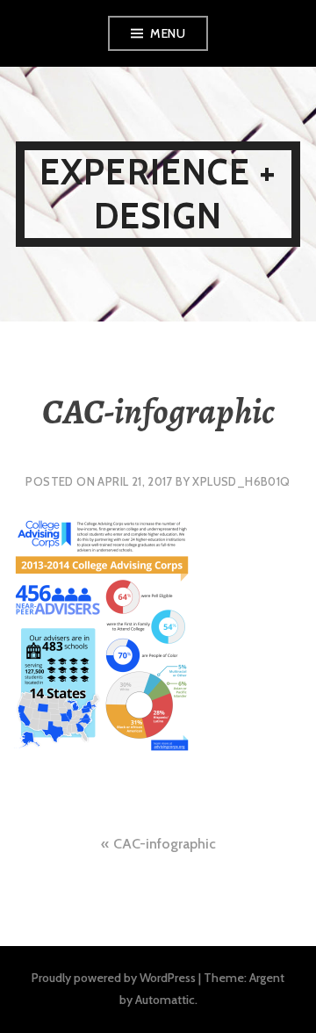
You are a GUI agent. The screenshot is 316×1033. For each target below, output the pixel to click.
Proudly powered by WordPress (114, 978)
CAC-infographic (164, 843)
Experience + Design (158, 193)
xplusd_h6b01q (241, 481)
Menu (167, 33)
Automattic (165, 1000)
